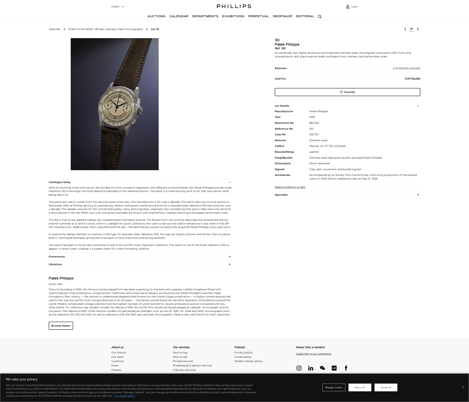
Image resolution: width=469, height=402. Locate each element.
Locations (117, 361)
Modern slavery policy (248, 361)
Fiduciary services (184, 370)
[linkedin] (311, 368)
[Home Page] (234, 6)
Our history (118, 352)
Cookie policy (243, 357)
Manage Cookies (334, 387)
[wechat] (322, 368)
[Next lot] (417, 29)
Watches (54, 29)
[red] (334, 368)
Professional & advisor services (192, 365)
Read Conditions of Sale (290, 187)
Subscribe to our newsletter (314, 353)
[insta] (299, 368)
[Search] (319, 16)
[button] (114, 104)
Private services (183, 361)
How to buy (180, 352)
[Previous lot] (405, 29)
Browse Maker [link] (61, 325)
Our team (117, 357)
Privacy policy (243, 352)
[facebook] (346, 368)
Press (114, 365)
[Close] (463, 387)
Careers (116, 370)
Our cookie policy (124, 395)
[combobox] (117, 6)
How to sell (180, 357)
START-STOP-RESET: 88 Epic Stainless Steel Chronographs (105, 29)
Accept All (386, 387)
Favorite (349, 92)
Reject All (360, 387)
